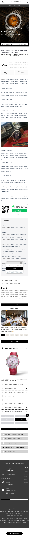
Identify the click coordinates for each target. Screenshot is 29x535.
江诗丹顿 (17, 511)
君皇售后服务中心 (16, 1)
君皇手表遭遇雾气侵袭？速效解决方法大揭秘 (13, 407)
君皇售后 (7, 419)
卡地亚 (21, 511)
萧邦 (13, 513)
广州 (18, 50)
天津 (21, 335)
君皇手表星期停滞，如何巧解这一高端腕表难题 (9, 296)
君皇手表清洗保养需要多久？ (10, 396)
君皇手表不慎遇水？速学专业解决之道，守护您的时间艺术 (15, 384)
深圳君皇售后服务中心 (6, 253)
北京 (3, 335)
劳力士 (9, 511)
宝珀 (27, 511)
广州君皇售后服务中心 (8, 196)
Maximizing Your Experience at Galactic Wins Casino (15, 411)
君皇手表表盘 (21, 416)
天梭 (22, 513)
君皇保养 (3, 79)
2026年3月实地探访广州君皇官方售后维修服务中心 (10, 290)
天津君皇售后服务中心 (6, 258)
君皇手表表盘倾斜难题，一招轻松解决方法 (8, 294)
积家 (24, 511)
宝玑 (7, 513)
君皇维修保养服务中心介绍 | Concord (12, 348)
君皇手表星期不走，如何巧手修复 (20, 294)
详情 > (13, 331)
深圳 (17, 335)
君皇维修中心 (7, 50)
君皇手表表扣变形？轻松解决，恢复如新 (11, 280)
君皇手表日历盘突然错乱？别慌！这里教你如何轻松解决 (11, 292)
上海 (7, 335)
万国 (10, 513)
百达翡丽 (12, 511)
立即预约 (14, 268)
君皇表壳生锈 (7, 416)
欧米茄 (16, 513)
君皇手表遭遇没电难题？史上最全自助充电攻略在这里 (15, 403)
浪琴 (19, 513)
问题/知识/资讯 (13, 50)
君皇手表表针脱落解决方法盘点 (11, 388)
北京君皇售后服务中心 (6, 227)
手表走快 (21, 419)
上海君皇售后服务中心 (6, 239)
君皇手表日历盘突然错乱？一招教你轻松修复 (12, 283)
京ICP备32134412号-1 (18, 515)
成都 (26, 335)
